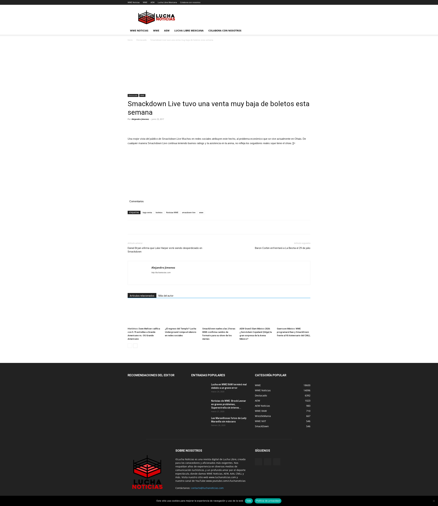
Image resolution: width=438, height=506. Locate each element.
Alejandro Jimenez (140, 119)
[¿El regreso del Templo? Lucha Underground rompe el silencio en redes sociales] (181, 314)
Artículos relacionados (142, 295)
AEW (152, 2)
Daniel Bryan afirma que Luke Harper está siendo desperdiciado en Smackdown (165, 250)
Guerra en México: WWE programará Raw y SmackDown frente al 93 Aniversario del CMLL (293, 332)
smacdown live (188, 212)
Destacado (141, 39)
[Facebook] (131, 126)
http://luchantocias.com (161, 272)
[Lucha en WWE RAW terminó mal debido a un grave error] (199, 389)
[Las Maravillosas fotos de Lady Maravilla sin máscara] (199, 422)
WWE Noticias (134, 2)
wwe (201, 212)
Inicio (130, 39)
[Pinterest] (146, 126)
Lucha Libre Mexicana (167, 2)
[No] (433, 501)
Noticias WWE (172, 212)
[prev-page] (130, 346)
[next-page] (135, 346)
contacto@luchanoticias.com (207, 488)
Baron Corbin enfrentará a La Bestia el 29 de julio (282, 248)
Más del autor (165, 295)
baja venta (147, 212)
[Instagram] (267, 461)
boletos (159, 212)
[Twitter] (139, 126)
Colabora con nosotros (190, 2)
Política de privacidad (268, 500)
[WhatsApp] (154, 126)
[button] (306, 30)
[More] (162, 126)
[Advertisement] (219, 69)
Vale (249, 500)
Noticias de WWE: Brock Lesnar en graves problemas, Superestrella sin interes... (228, 404)
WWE (145, 2)
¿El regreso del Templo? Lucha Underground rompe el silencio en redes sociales (180, 332)
